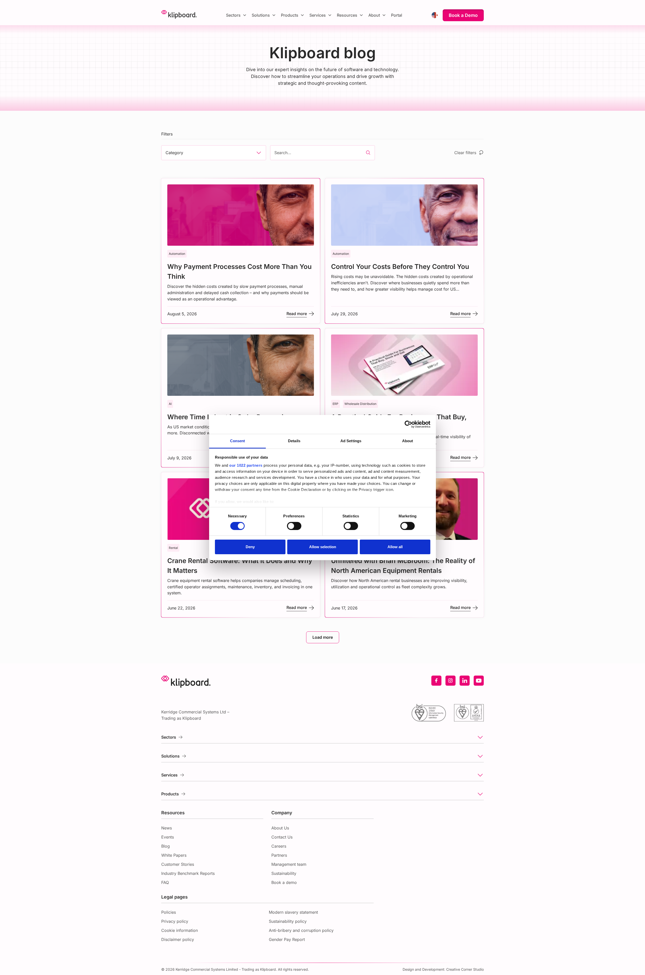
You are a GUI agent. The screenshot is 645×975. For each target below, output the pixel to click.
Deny (250, 547)
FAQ (165, 882)
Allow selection (322, 547)
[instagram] (450, 681)
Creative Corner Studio (465, 969)
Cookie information (179, 930)
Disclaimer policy (177, 939)
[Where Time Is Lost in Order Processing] (240, 397)
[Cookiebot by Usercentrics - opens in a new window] (408, 424)
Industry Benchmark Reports (188, 873)
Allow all (395, 547)
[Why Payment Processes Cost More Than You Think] (240, 250)
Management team (288, 864)
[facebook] (436, 681)
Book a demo (284, 882)
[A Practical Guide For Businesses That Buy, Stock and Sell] (404, 397)
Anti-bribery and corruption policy (301, 930)
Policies (168, 912)
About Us (280, 827)
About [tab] (407, 440)
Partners (279, 855)
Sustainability (283, 873)
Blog (165, 846)
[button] (236, 15)
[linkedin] (465, 681)
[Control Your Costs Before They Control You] (404, 250)
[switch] (294, 526)
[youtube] (479, 681)
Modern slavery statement (293, 912)
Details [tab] (294, 440)
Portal (396, 15)
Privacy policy (174, 921)
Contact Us (282, 837)
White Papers (173, 855)
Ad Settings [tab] (350, 440)
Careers (278, 846)
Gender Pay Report (287, 939)
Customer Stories (177, 864)
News (166, 827)
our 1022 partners (246, 465)
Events (167, 837)
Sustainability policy (288, 921)
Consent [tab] (237, 440)
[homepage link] (179, 15)
